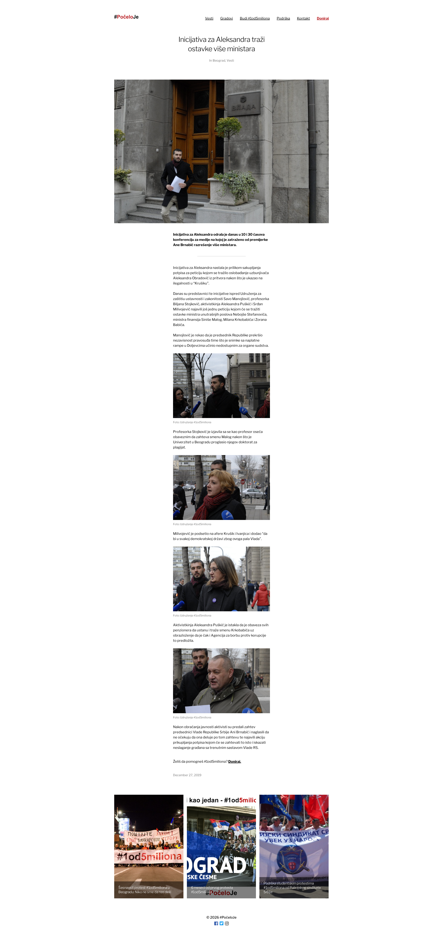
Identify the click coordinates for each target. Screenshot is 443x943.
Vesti (209, 18)
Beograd (219, 60)
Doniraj (323, 18)
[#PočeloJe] (126, 17)
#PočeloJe (228, 917)
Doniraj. (234, 761)
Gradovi (226, 18)
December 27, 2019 (187, 775)
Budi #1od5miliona (255, 18)
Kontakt (303, 18)
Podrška (283, 18)
